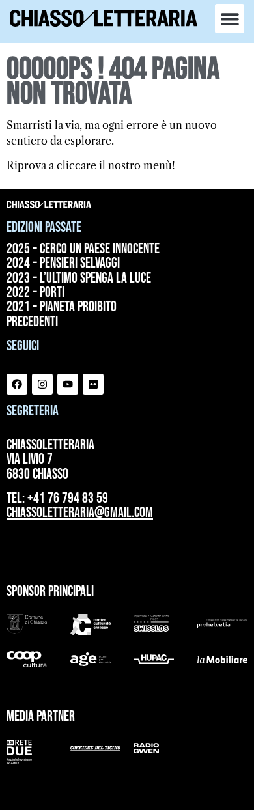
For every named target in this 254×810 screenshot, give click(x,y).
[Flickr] (93, 384)
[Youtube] (67, 384)
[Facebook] (17, 384)
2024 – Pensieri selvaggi (63, 264)
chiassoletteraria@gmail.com (80, 513)
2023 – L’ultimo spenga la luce (79, 279)
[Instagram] (42, 384)
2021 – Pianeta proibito (62, 307)
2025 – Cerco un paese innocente (83, 249)
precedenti (32, 322)
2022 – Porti (35, 293)
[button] (229, 18)
